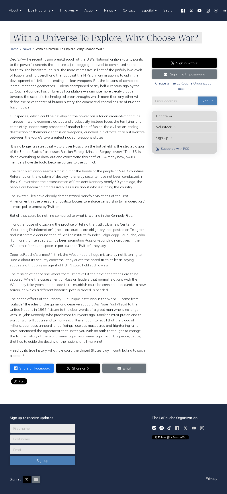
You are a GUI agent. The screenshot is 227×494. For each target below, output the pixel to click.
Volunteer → (166, 127)
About (14, 10)
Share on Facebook (34, 368)
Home (14, 49)
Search (168, 10)
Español (148, 10)
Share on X (80, 368)
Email (127, 368)
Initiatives (68, 10)
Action (89, 10)
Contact (129, 10)
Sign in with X (187, 63)
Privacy (211, 478)
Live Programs (39, 10)
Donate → (164, 116)
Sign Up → (164, 138)
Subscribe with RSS (174, 149)
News (109, 10)
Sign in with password (187, 74)
